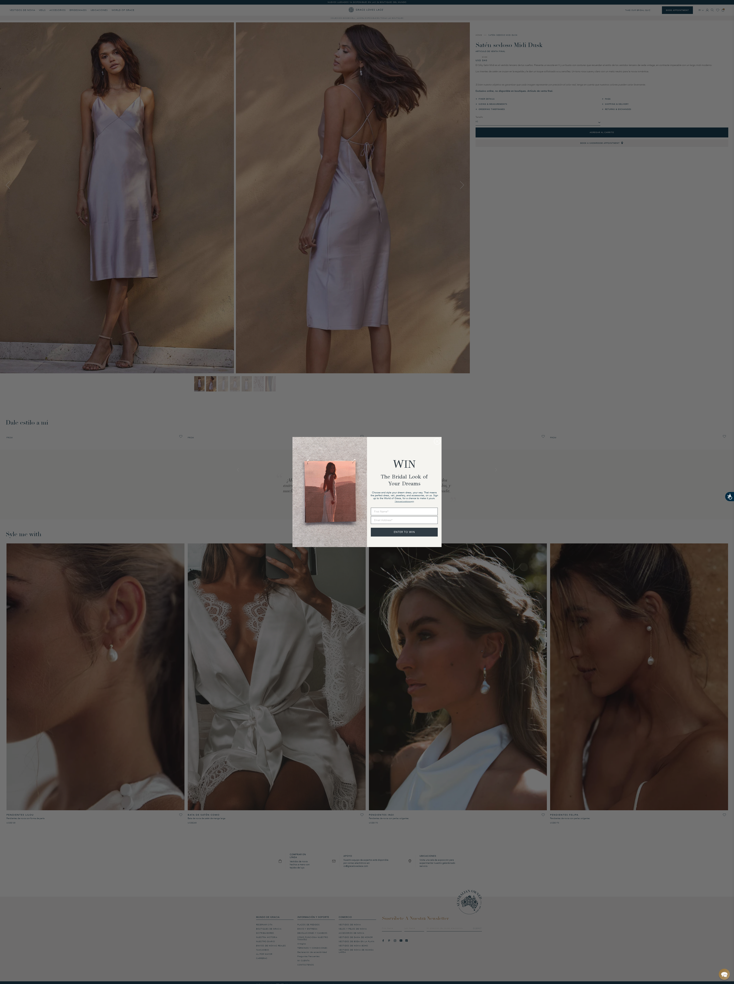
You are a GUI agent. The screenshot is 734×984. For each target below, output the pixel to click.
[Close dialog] (437, 441)
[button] (724, 974)
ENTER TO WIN (404, 532)
